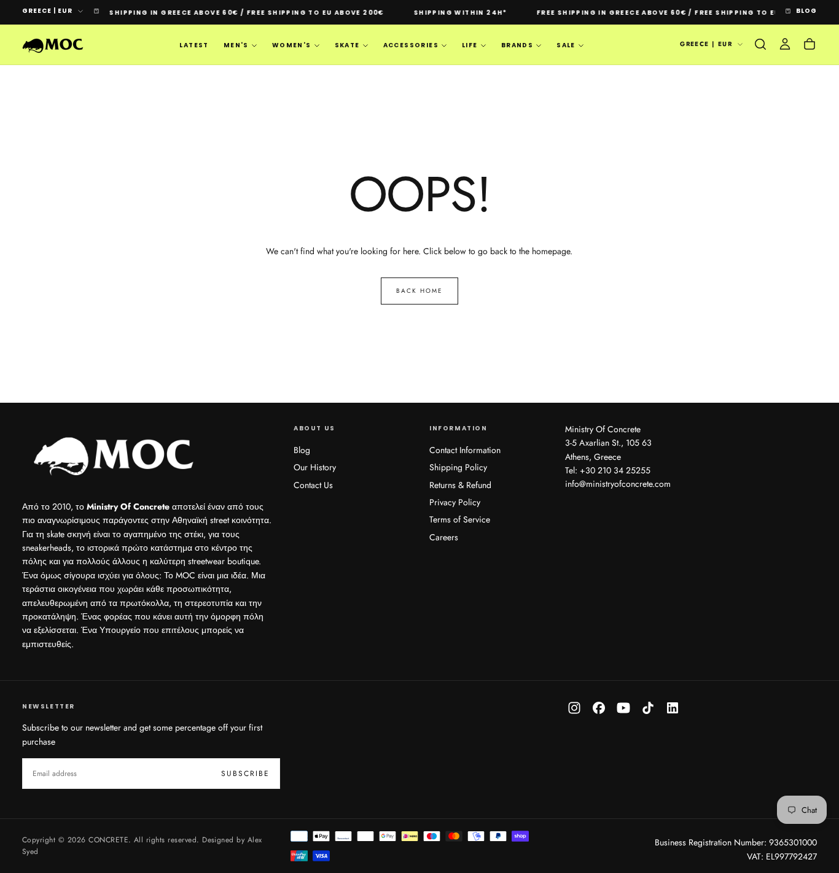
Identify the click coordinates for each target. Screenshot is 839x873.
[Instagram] (574, 707)
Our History (315, 467)
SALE (566, 45)
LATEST (193, 45)
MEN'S (236, 45)
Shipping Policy (458, 467)
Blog (302, 450)
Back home (419, 290)
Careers (443, 537)
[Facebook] (598, 707)
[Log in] (785, 44)
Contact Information (465, 450)
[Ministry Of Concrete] (114, 453)
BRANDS (517, 45)
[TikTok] (648, 707)
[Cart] (809, 44)
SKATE (347, 45)
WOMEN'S (291, 45)
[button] (760, 44)
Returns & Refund (460, 485)
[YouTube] (623, 707)
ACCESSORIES (411, 45)
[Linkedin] (672, 707)
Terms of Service (459, 519)
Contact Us (313, 485)
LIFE (470, 45)
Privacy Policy (454, 502)
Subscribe (245, 773)
